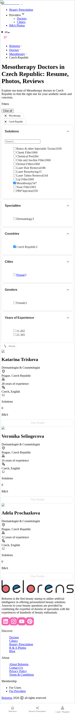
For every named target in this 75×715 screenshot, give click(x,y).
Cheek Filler (23, 152)
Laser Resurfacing (27, 171)
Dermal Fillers (25, 164)
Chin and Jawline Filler (30, 160)
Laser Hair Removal (28, 167)
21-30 (19, 334)
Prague (20, 275)
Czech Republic (16, 121)
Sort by (12, 346)
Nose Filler (23, 187)
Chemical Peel (25, 156)
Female (20, 303)
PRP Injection (24, 190)
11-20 (19, 331)
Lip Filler (22, 179)
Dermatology (24, 218)
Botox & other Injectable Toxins (35, 148)
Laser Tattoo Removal (29, 175)
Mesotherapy (15, 115)
